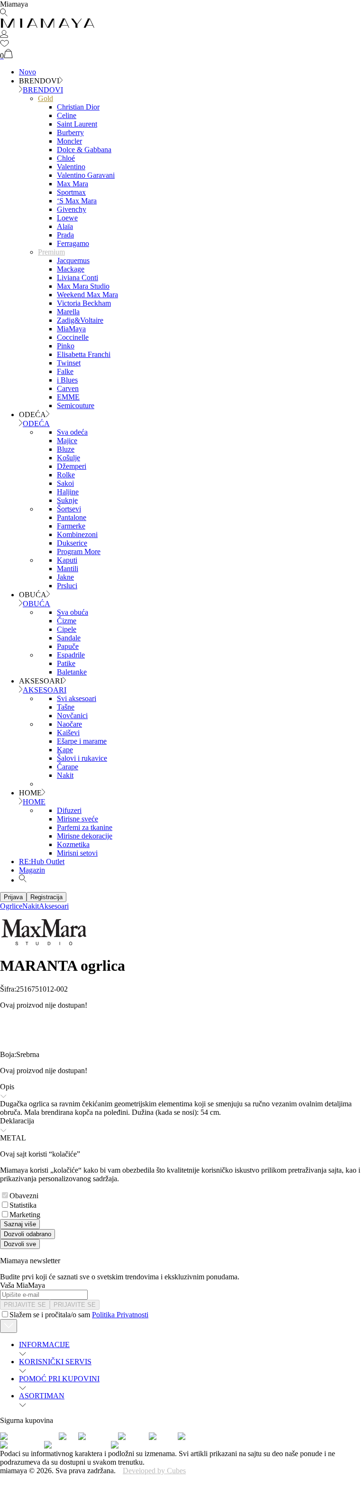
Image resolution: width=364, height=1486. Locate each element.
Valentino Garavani (86, 175)
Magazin (32, 870)
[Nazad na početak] (8, 1326)
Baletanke (72, 672)
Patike (66, 663)
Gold (45, 98)
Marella (68, 312)
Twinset (69, 363)
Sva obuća (72, 612)
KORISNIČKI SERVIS (55, 1362)
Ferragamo (73, 243)
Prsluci (67, 586)
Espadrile (71, 655)
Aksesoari (54, 906)
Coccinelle (73, 337)
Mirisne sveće (77, 819)
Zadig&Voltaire (80, 320)
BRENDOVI (43, 90)
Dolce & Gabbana (84, 150)
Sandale (69, 638)
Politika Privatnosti (120, 1315)
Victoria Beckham (84, 303)
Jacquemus (73, 260)
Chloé (66, 158)
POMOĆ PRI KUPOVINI (59, 1379)
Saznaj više (20, 1224)
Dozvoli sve (20, 1244)
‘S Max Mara (77, 201)
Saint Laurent (77, 124)
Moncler (69, 141)
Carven (68, 388)
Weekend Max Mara (87, 295)
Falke (65, 371)
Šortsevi (69, 509)
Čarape (67, 767)
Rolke (66, 475)
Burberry (70, 132)
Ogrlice (11, 906)
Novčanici (72, 715)
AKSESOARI (44, 690)
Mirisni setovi (77, 853)
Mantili (67, 569)
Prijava (13, 897)
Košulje (68, 458)
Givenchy (71, 209)
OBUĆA (36, 604)
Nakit (65, 775)
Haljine (68, 492)
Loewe (67, 218)
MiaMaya (71, 329)
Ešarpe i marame (82, 741)
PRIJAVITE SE (25, 1304)
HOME (34, 802)
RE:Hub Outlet (41, 861)
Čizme (66, 621)
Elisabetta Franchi (83, 354)
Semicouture (75, 405)
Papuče (68, 646)
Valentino (71, 167)
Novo (27, 72)
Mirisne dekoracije (84, 836)
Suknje (67, 500)
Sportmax (71, 192)
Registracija (46, 897)
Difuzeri (69, 810)
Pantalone (71, 517)
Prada (65, 235)
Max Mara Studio (83, 286)
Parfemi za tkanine (84, 827)
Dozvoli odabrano (27, 1234)
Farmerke (71, 526)
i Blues (67, 380)
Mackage (70, 269)
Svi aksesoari (76, 698)
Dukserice (72, 543)
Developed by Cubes (154, 1471)
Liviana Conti (77, 277)
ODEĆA (36, 423)
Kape (65, 750)
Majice (67, 441)
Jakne (65, 577)
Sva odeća (72, 432)
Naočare (69, 724)
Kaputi (67, 560)
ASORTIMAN (41, 1396)
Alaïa (65, 226)
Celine (66, 115)
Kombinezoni (77, 534)
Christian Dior (78, 107)
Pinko (65, 346)
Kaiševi (68, 733)
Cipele (66, 629)
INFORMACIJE (44, 1344)
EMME (68, 397)
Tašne (65, 707)
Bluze (65, 449)
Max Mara (72, 184)
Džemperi (71, 466)
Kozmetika (73, 844)
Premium (51, 252)
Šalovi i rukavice (82, 758)
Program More (78, 551)
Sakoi (65, 483)
